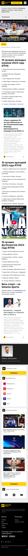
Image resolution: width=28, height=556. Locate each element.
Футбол (15, 8)
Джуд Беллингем (6, 47)
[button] (25, 17)
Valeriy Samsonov (8, 21)
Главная (4, 8)
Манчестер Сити (15, 47)
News (9, 8)
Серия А (9, 398)
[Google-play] (10, 541)
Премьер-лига (11, 383)
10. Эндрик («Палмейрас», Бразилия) (12, 104)
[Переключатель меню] (25, 3)
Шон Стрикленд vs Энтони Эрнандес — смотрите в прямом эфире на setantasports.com (12, 475)
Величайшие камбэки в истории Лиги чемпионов (14, 430)
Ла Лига (9, 393)
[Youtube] (5, 541)
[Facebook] (1, 541)
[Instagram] (3, 541)
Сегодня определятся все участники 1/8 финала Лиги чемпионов (12, 452)
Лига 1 (8, 403)
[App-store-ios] (8, 541)
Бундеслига (10, 388)
